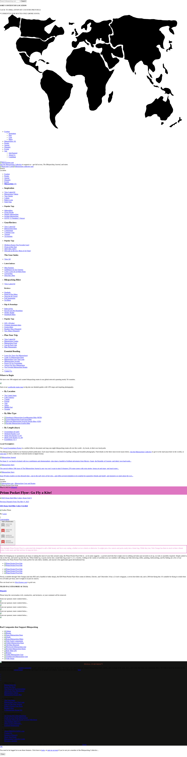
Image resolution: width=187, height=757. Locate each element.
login (43, 750)
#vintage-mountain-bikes (12, 325)
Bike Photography (10, 347)
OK (1, 746)
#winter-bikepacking (11, 216)
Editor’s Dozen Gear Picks (13, 706)
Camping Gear (9, 232)
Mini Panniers (9, 268)
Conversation (4, 519)
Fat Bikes (7, 300)
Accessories (8, 236)
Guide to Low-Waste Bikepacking (16, 718)
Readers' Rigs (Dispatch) (12, 329)
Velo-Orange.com (21, 582)
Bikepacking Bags (10, 228)
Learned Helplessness (11, 725)
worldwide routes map (15, 387)
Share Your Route (10, 737)
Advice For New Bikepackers (14, 365)
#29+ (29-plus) (9, 323)
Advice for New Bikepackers (14, 691)
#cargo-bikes (8, 327)
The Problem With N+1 (12, 722)
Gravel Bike (27, 419)
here (79, 670)
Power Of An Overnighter (13, 363)
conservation (18, 670)
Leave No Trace (9, 687)
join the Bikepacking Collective (141, 452)
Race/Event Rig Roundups (13, 311)
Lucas (4, 514)
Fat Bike (27, 423)
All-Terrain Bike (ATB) (33, 421)
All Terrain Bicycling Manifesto (15, 716)
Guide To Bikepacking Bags (14, 357)
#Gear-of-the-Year (10, 247)
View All (7, 259)
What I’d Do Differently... (13, 723)
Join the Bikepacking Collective (11, 164)
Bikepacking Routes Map (13, 695)
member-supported (24, 668)
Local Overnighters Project (12, 448)
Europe (6, 401)
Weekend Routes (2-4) (12, 434)
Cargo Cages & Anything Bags (15, 272)
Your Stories (8, 196)
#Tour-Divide (9, 212)
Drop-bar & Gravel (10, 296)
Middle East (8, 407)
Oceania (7, 409)
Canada (7, 399)
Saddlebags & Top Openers (13, 270)
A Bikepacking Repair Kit (13, 710)
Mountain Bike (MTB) (34, 417)
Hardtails (7, 292)
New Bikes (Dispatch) (12, 331)
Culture (6, 198)
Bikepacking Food (10, 343)
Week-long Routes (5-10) (13, 436)
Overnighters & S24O (11, 432)
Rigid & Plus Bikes (11, 294)
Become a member (10, 741)
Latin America (9, 397)
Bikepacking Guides (11, 341)
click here (3, 454)
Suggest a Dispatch (10, 735)
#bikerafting (8, 210)
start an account (52, 750)
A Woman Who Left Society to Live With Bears (20, 720)
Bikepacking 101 (10, 685)
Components (8, 230)
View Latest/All (9, 192)
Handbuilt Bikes (9, 314)
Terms (84, 745)
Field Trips (8, 202)
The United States (10, 395)
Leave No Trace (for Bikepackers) (16, 355)
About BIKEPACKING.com (14, 731)
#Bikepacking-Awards (12, 361)
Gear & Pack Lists (10, 345)
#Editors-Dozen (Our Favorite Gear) (16, 245)
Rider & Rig (8, 309)
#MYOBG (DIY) (10, 249)
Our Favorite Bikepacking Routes (15, 367)
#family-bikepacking (11, 214)
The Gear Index (9, 700)
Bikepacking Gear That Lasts (14, 359)
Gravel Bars (8, 273)
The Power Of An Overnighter (14, 689)
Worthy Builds (9, 313)
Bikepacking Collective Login (14, 739)
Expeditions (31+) (10, 439)
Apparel (7, 234)
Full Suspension (9, 298)
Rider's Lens (8, 200)
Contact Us (8, 371)
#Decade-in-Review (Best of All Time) (17, 251)
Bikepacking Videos (11, 194)
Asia (5, 403)
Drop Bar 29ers (9, 275)
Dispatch (14, 487)
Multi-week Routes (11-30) (13, 438)
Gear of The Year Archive (13, 704)
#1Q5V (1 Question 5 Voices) (14, 218)
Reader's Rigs (9, 708)
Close (2, 754)
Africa (6, 405)
